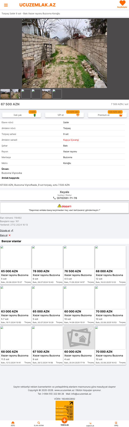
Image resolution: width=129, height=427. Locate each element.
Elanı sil (3, 235)
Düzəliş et (5, 230)
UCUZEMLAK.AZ (37, 5)
